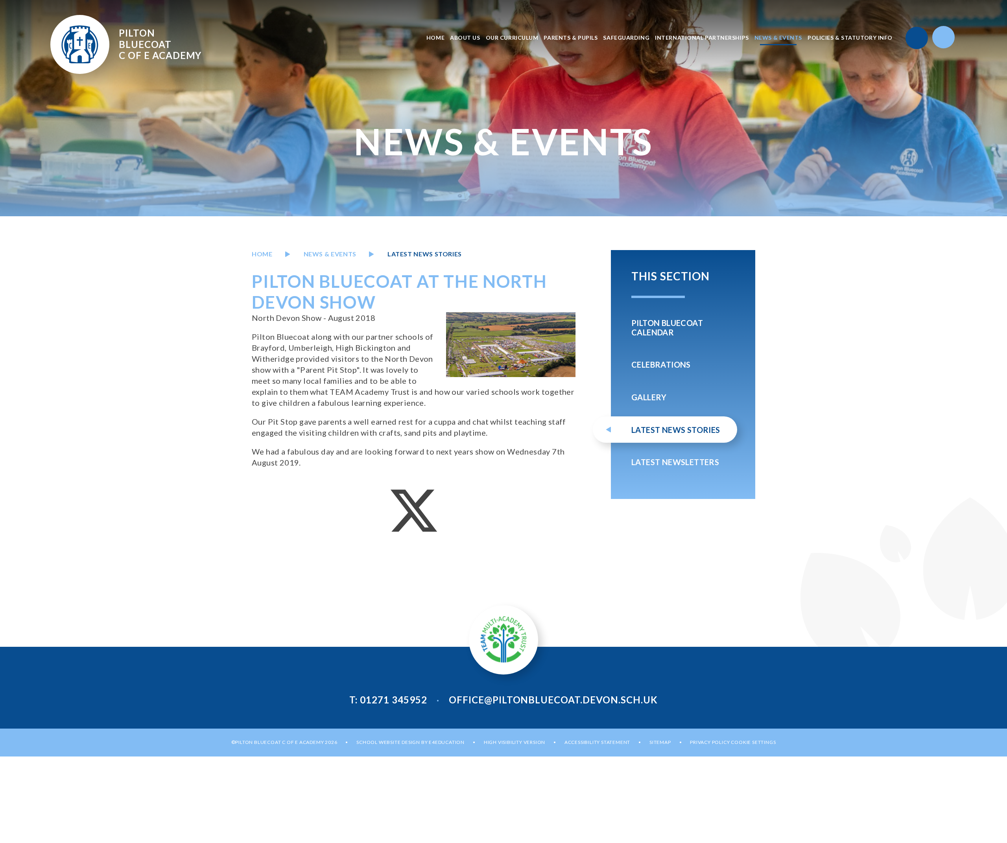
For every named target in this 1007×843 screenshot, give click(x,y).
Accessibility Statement (597, 742)
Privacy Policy (710, 742)
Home (262, 254)
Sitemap (660, 742)
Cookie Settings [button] (753, 742)
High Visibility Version (514, 742)
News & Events (330, 254)
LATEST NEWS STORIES (424, 254)
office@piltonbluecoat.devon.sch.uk (553, 699)
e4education (447, 742)
